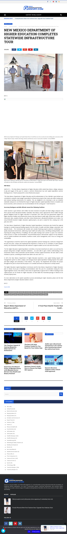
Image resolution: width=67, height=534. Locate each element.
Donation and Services (12, 418)
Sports (8, 463)
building (21, 292)
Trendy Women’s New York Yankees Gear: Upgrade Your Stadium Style (32, 507)
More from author (20, 329)
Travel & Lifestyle (8, 23)
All (26, 356)
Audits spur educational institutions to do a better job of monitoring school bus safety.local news (53, 346)
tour (41, 294)
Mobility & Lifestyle (11, 445)
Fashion (27, 334)
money (6, 294)
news (15, 294)
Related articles (9, 329)
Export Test (10, 420)
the (37, 294)
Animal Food (10, 409)
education (28, 292)
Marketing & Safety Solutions (14, 442)
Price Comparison (11, 456)
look (55, 292)
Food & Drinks (10, 429)
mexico (59, 292)
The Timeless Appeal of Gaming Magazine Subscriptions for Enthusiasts (12, 347)
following (40, 292)
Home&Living (10, 440)
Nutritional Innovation (12, 451)
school (20, 294)
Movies (9, 447)
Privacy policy (35, 531)
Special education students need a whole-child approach (53, 369)
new (11, 294)
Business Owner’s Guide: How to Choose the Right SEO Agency (33, 368)
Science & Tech (10, 458)
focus (34, 292)
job (50, 292)
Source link (7, 287)
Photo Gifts (10, 454)
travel (45, 294)
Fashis (8, 424)
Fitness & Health (11, 427)
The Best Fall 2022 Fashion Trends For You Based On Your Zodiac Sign (33, 346)
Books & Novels (8, 334)
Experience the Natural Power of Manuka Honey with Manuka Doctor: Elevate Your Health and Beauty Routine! (12, 370)
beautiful (15, 292)
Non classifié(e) (11, 449)
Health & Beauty (8, 356)
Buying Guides (10, 413)
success (26, 294)
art (10, 292)
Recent (6, 494)
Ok (29, 531)
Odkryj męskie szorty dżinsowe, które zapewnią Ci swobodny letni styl (32, 499)
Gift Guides (10, 431)
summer (32, 294)
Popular (13, 494)
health (46, 292)
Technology (10, 465)
